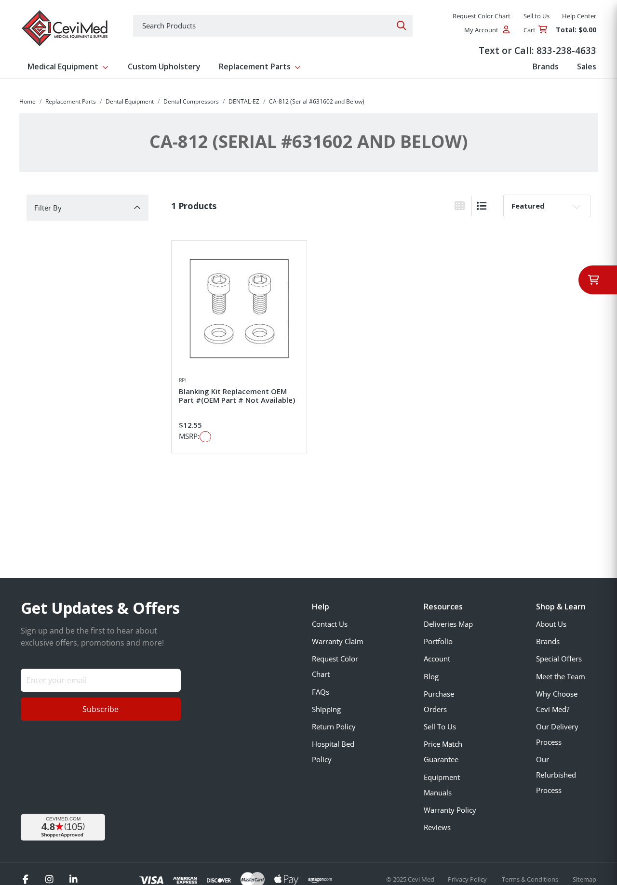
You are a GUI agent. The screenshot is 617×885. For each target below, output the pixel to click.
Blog (431, 676)
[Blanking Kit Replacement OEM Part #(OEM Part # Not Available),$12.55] (239, 308)
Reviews (437, 827)
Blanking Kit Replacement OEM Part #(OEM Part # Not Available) (237, 395)
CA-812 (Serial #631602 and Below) (316, 101)
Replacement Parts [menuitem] (255, 66)
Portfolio (438, 641)
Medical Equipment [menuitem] (62, 66)
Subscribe (100, 709)
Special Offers (559, 658)
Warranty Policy (450, 810)
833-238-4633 (566, 50)
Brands (548, 641)
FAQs (320, 692)
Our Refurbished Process (556, 774)
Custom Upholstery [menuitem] (164, 66)
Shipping (326, 709)
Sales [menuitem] (586, 66)
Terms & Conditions (531, 879)
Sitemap (584, 879)
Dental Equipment (130, 101)
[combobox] (273, 26)
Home (27, 101)
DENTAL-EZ (243, 101)
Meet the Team (560, 676)
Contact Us (330, 624)
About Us (551, 624)
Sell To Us (440, 726)
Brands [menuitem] (546, 66)
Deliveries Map (448, 624)
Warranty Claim (337, 641)
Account (437, 658)
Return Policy (334, 726)
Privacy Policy (468, 879)
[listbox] (546, 205)
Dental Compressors (191, 101)
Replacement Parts (70, 101)
